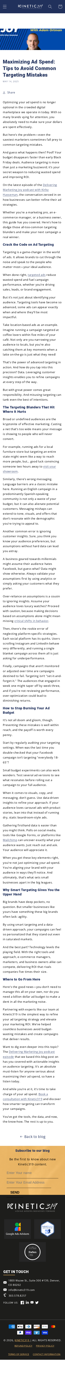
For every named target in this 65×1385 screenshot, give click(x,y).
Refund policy (23, 1345)
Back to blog (35, 1136)
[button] (4, 6)
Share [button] (11, 92)
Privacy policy (45, 1345)
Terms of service (18, 1354)
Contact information (46, 1354)
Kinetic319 (22, 1340)
